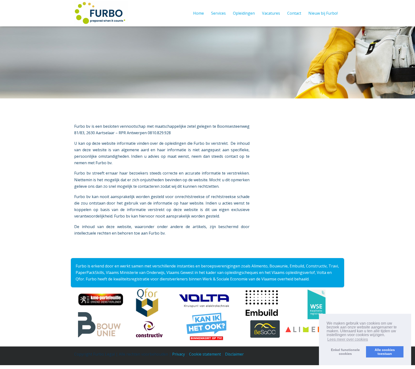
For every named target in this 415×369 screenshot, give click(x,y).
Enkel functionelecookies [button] (345, 352)
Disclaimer (234, 354)
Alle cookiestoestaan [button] (385, 352)
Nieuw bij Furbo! (323, 13)
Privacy (178, 354)
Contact (294, 13)
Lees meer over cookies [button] (347, 339)
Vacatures (271, 13)
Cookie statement (205, 354)
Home (198, 13)
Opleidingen (244, 13)
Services (218, 13)
